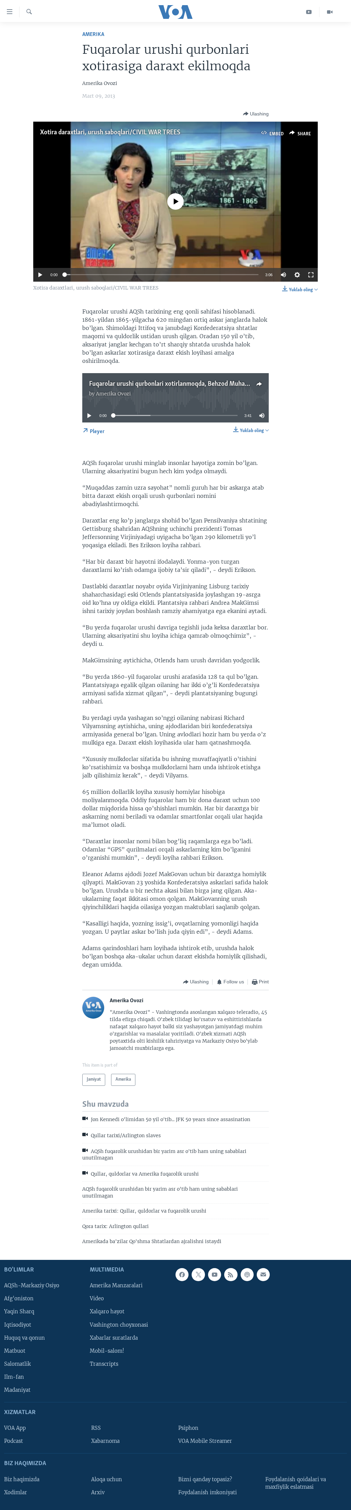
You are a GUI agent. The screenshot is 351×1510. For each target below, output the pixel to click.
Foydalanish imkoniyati (207, 1492)
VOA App (15, 1428)
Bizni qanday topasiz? (205, 1479)
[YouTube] (309, 12)
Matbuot (14, 1351)
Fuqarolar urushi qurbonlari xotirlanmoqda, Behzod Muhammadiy (178, 384)
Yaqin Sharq (19, 1312)
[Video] (329, 12)
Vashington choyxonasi (119, 1325)
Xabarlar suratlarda (114, 1338)
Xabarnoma (105, 1441)
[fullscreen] (311, 275)
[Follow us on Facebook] (182, 1274)
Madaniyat (17, 1390)
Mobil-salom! (107, 1351)
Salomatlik (17, 1364)
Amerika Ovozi (113, 394)
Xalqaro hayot (107, 1312)
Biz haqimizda (21, 1479)
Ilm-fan (14, 1377)
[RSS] (230, 1274)
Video (97, 1299)
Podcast (13, 1441)
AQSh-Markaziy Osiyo (31, 1286)
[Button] (256, 114)
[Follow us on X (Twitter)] (198, 1274)
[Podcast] (247, 1274)
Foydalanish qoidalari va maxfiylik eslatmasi (295, 1483)
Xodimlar (15, 1492)
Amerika (93, 34)
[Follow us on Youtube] (214, 1274)
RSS (96, 1428)
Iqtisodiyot (17, 1325)
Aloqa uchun (106, 1479)
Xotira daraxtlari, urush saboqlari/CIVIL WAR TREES (110, 132)
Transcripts (104, 1364)
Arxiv (98, 1492)
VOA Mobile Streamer (205, 1441)
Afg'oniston (19, 1299)
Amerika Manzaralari (116, 1286)
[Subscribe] (263, 1274)
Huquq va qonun (24, 1338)
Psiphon (188, 1428)
